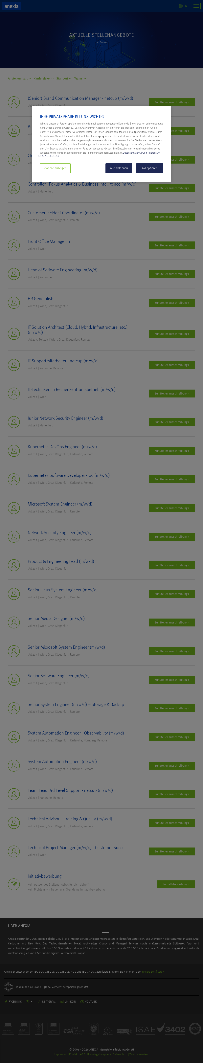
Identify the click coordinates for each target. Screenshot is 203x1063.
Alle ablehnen (119, 168)
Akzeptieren (149, 168)
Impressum (154, 152)
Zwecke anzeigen (55, 168)
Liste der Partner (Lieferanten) (48, 156)
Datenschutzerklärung (135, 152)
